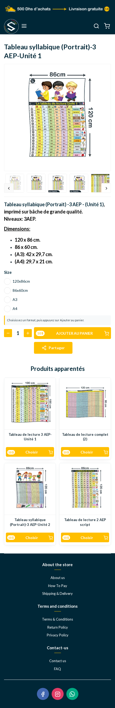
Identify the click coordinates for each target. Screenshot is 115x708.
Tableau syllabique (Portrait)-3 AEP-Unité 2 (30, 522)
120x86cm (21, 281)
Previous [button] (9, 188)
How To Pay (57, 586)
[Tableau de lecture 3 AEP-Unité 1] (30, 403)
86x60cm (20, 290)
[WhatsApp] (72, 694)
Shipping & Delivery (57, 593)
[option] (57, 117)
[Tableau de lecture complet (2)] (85, 403)
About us (58, 578)
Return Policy (57, 627)
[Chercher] (96, 26)
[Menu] (24, 26)
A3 (15, 299)
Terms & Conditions (57, 619)
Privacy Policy (57, 635)
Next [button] (106, 188)
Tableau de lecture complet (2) (85, 436)
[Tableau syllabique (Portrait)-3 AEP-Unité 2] (30, 489)
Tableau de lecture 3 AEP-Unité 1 (30, 436)
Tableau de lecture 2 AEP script (85, 522)
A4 (15, 308)
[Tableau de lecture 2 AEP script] (85, 489)
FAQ (57, 669)
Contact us (57, 661)
